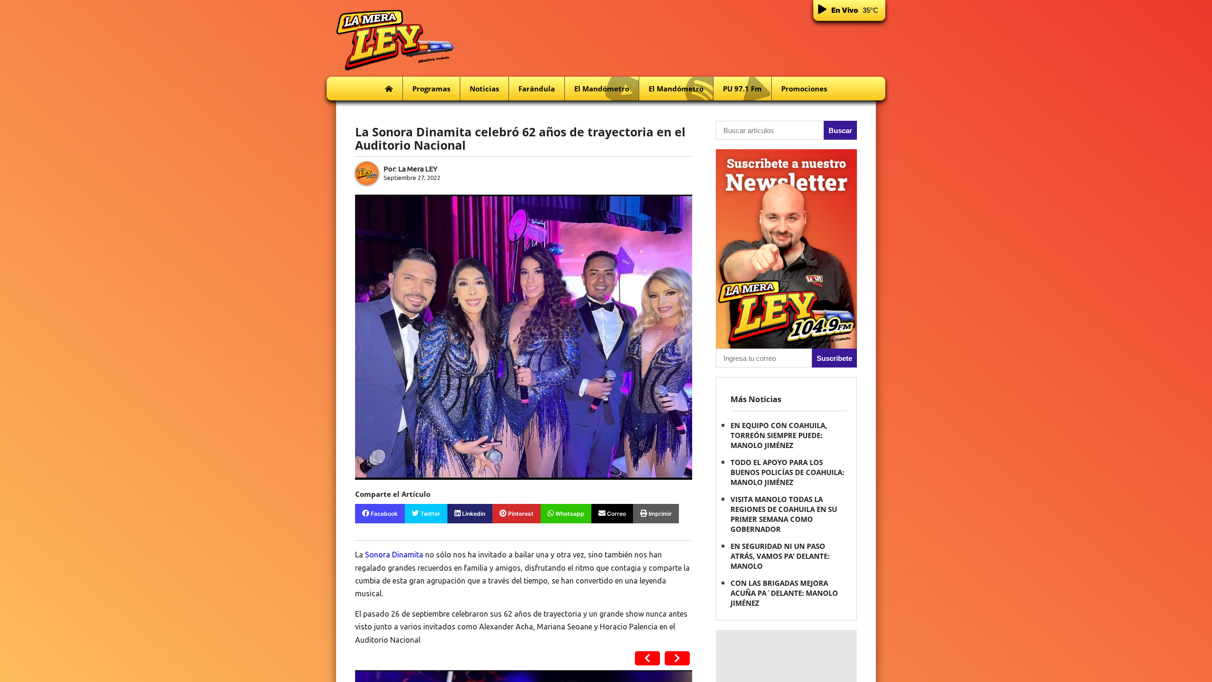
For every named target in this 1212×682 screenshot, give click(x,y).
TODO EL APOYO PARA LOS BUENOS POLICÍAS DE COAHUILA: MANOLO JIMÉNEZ (787, 472)
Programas (431, 88)
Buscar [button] (840, 130)
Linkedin (473, 513)
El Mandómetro (601, 88)
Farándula (536, 88)
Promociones (804, 88)
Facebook (383, 513)
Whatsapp (569, 513)
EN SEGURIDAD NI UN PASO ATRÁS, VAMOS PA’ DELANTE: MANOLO (780, 556)
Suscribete (834, 358)
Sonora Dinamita (394, 554)
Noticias (484, 88)
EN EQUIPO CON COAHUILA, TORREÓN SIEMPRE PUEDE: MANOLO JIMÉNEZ (779, 435)
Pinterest (520, 513)
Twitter (429, 513)
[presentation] (647, 658)
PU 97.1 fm (742, 88)
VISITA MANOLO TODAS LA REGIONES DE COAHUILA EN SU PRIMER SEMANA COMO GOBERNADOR (784, 514)
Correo (616, 513)
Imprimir (659, 513)
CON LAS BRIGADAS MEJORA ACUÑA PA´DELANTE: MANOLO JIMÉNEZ (784, 593)
